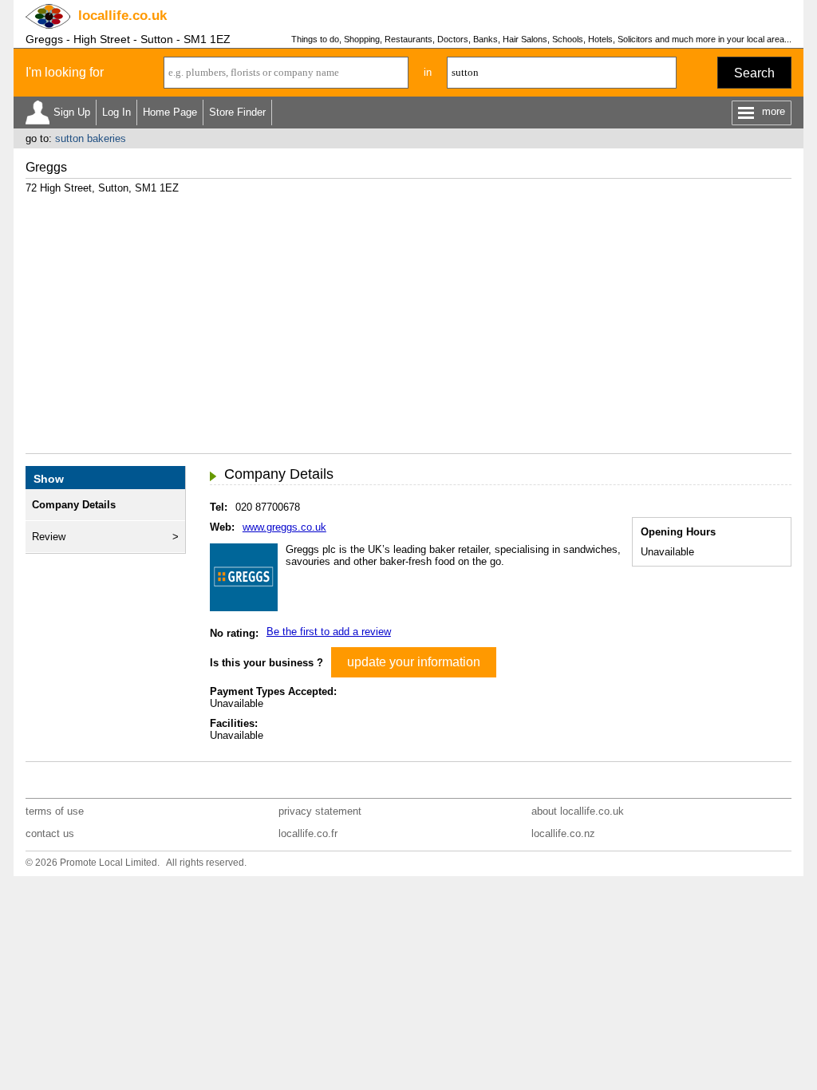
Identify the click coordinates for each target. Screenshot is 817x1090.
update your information (413, 662)
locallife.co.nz (563, 833)
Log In (116, 112)
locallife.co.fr (307, 833)
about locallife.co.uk (577, 811)
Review (48, 537)
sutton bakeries (90, 138)
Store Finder (237, 112)
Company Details (74, 505)
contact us (50, 833)
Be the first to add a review (328, 632)
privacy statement (319, 811)
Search (754, 73)
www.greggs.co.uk (284, 527)
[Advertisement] (408, 317)
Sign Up (71, 112)
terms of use (55, 811)
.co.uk (122, 15)
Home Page (170, 112)
